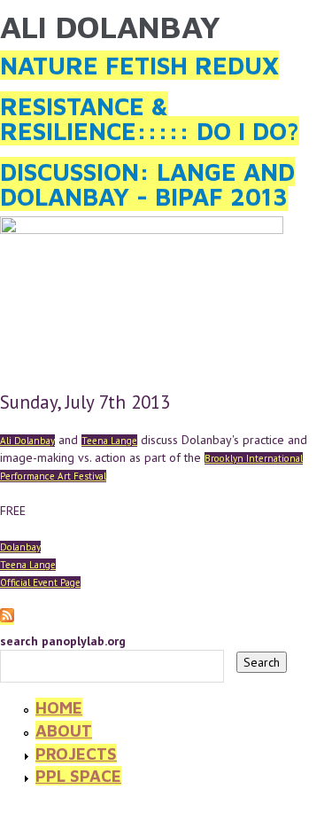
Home (58, 707)
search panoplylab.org (63, 641)
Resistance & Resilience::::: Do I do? (149, 118)
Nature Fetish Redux (139, 65)
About (63, 730)
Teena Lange (109, 440)
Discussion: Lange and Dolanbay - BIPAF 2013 (147, 184)
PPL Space (78, 775)
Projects (76, 753)
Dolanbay (20, 547)
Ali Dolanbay (27, 440)
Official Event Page (40, 582)
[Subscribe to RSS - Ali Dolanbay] (7, 617)
